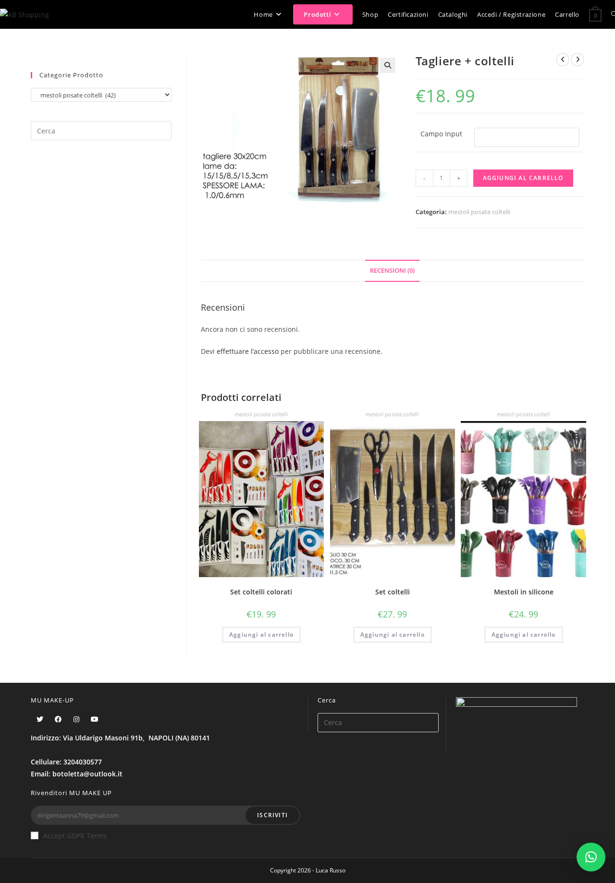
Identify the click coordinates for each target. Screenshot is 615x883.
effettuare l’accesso (248, 351)
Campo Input (441, 133)
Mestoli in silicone (524, 591)
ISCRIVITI (272, 815)
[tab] (392, 271)
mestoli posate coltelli (479, 211)
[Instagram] (76, 719)
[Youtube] (94, 719)
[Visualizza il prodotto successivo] (577, 59)
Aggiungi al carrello (523, 178)
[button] (591, 857)
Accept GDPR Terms (75, 835)
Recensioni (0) (392, 270)
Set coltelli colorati (261, 591)
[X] (40, 719)
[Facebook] (58, 719)
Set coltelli (392, 591)
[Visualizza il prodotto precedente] (562, 59)
